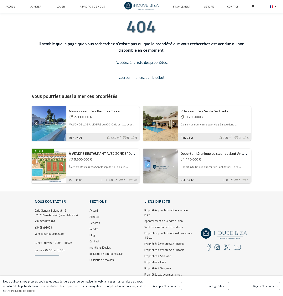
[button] (273, 6)
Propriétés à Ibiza (155, 262)
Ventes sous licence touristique (164, 227)
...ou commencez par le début (141, 77)
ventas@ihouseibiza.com (50, 233)
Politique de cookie (23, 290)
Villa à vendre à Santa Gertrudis (204, 111)
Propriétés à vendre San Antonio (164, 243)
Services (95, 223)
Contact (95, 241)
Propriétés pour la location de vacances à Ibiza (168, 235)
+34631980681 (44, 227)
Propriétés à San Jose (157, 256)
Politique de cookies (102, 260)
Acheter (94, 216)
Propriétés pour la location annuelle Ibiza (166, 212)
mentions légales (100, 247)
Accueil (94, 210)
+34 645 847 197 (45, 221)
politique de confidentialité (106, 253)
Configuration (216, 286)
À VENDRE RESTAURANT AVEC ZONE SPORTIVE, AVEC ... (110, 153)
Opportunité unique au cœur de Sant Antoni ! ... (216, 153)
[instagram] (217, 248)
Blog (92, 235)
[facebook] (209, 248)
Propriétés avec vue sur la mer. (163, 274)
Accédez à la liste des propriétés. (142, 62)
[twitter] (227, 248)
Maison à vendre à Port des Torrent (96, 111)
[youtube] (237, 248)
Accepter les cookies (166, 286)
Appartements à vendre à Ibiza (163, 221)
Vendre (94, 229)
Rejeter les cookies (265, 286)
